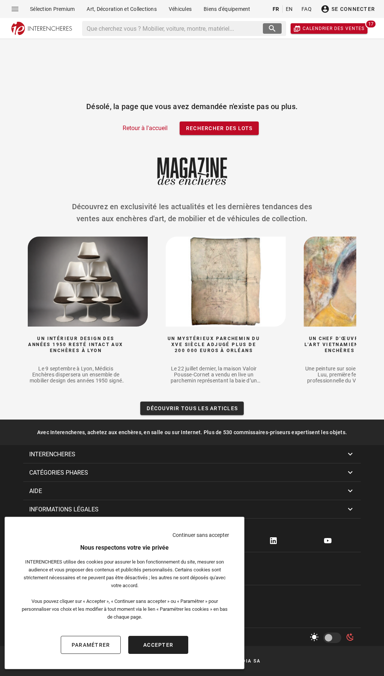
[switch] (334, 637)
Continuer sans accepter (200, 535)
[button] (192, 454)
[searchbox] (173, 28)
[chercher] (272, 28)
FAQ (307, 9)
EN (289, 9)
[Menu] (15, 9)
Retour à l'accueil (145, 128)
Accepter (158, 645)
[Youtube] (327, 540)
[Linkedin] (273, 540)
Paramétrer (91, 645)
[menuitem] (52, 9)
